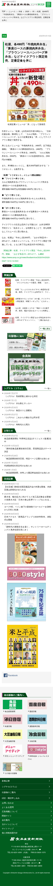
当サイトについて (10, 824)
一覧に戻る (45, 328)
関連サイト (7, 815)
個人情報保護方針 (10, 832)
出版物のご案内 (9, 792)
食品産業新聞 (10, 711)
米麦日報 (8, 726)
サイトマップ (8, 828)
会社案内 (6, 820)
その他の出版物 (11, 773)
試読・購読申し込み (11, 798)
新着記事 (6, 780)
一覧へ (48, 388)
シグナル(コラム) (9, 786)
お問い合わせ (8, 802)
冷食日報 (32, 741)
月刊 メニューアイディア (14, 756)
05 (33, 11)
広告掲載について (10, 811)
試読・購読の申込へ (17, 347)
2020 (27, 11)
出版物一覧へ (14, 342)
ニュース (12, 11)
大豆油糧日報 (10, 741)
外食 (20, 11)
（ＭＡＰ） (34, 849)
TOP (3, 11)
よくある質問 (8, 807)
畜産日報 (32, 711)
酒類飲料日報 (34, 726)
